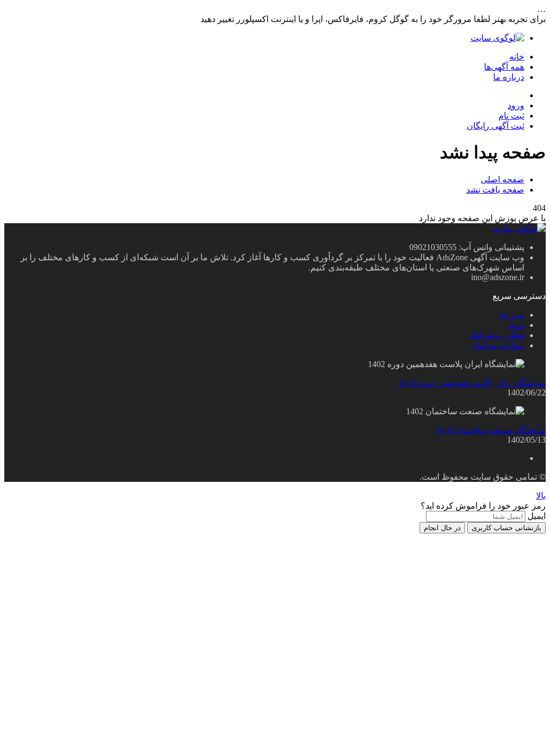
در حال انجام (442, 528)
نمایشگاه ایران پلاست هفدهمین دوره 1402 (472, 382)
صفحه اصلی (502, 179)
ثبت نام (511, 115)
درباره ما (508, 77)
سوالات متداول (497, 345)
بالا (541, 495)
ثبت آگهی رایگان (495, 125)
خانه (516, 56)
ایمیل (536, 516)
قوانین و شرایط (496, 335)
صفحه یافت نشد (495, 189)
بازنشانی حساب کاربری (506, 528)
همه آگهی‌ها (504, 66)
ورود (516, 105)
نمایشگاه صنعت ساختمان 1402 (491, 430)
